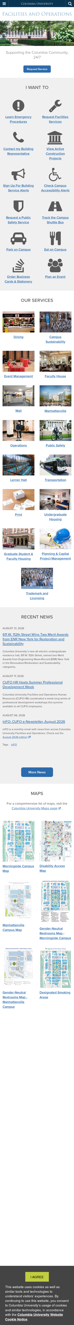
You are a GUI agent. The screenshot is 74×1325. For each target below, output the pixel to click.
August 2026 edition (15, 737)
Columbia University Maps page (34, 808)
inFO (14, 745)
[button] (4, 3)
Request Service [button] (37, 69)
